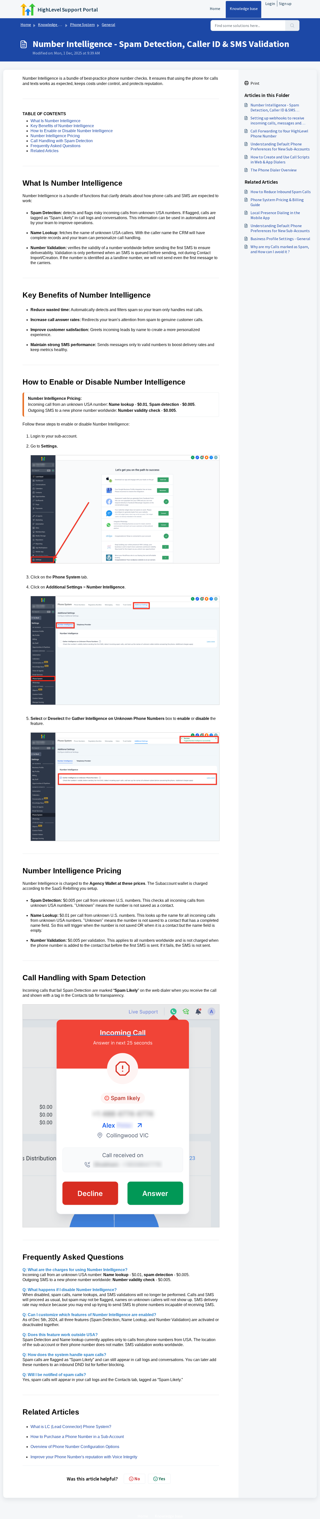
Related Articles (44, 151)
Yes (162, 1479)
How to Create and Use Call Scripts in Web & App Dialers (280, 159)
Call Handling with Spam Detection (61, 141)
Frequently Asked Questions (55, 146)
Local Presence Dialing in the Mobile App (275, 215)
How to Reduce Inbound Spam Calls (280, 191)
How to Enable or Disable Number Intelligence (71, 131)
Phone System (82, 24)
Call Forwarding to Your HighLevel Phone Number (279, 133)
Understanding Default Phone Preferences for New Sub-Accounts (280, 146)
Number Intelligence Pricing (55, 136)
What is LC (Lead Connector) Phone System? (70, 1427)
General (108, 24)
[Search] (292, 25)
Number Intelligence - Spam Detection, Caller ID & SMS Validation (274, 107)
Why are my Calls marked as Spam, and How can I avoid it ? (279, 249)
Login (270, 3)
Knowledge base (244, 8)
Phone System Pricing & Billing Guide (277, 202)
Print (255, 83)
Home (215, 8)
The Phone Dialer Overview (273, 169)
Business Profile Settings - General (280, 238)
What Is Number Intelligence (55, 121)
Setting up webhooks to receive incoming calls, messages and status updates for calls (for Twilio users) (280, 120)
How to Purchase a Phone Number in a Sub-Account (77, 1437)
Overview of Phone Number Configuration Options (74, 1447)
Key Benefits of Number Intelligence (62, 126)
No (137, 1479)
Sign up (285, 3)
